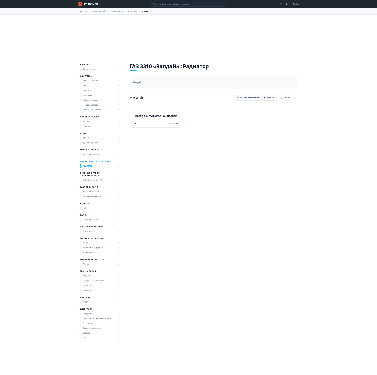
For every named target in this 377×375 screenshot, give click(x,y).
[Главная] (81, 11)
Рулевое (85, 203)
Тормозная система (92, 259)
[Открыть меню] (280, 4)
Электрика (86, 309)
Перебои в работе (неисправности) (90, 174)
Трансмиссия (88, 271)
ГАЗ (86, 11)
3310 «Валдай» (99, 11)
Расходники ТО (89, 187)
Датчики (85, 64)
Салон (83, 215)
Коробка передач (90, 117)
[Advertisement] (188, 36)
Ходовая (85, 297)
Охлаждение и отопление (123, 11)
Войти (296, 4)
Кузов (83, 133)
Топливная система (92, 238)
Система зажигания (92, 226)
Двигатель (86, 76)
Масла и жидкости (91, 150)
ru (287, 4)
